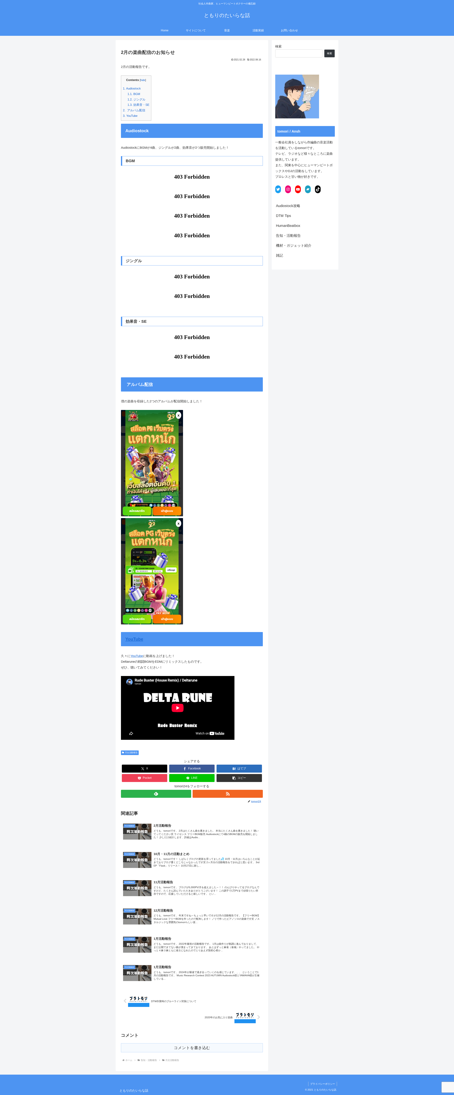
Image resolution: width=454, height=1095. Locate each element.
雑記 (279, 255)
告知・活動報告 (288, 236)
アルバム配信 (134, 110)
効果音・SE (138, 105)
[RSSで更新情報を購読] (228, 794)
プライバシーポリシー (322, 1083)
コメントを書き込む (192, 1048)
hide (142, 80)
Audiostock (132, 88)
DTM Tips (283, 216)
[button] (239, 778)
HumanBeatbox (288, 226)
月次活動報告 (131, 752)
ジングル (136, 99)
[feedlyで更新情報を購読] (156, 794)
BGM (134, 94)
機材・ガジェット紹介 (293, 245)
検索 (278, 46)
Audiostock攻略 (288, 206)
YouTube (130, 116)
